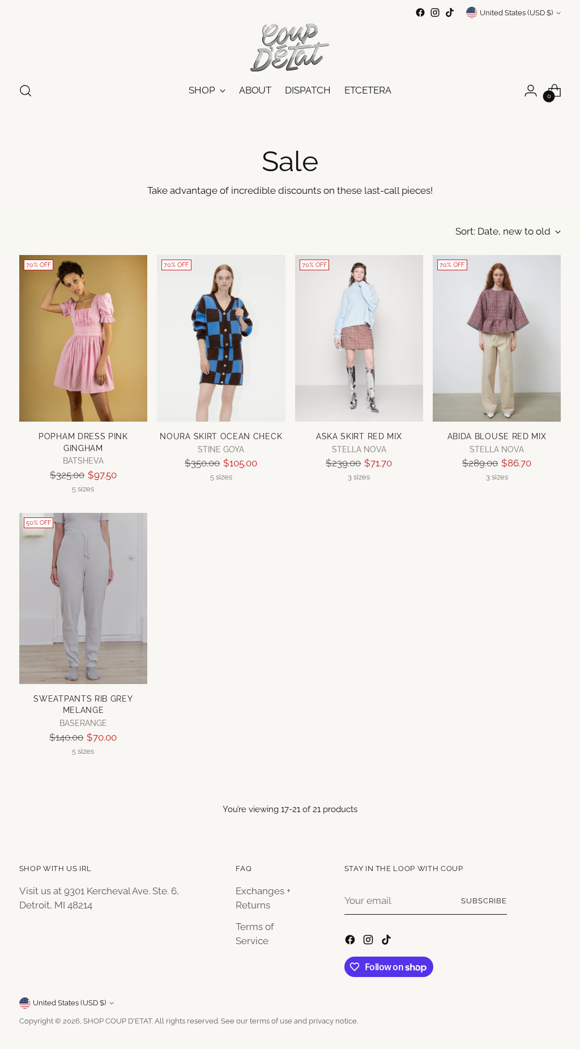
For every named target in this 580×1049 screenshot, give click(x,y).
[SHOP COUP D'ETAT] (290, 45)
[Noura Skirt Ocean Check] (221, 338)
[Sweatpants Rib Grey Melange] (83, 598)
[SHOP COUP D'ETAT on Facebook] (420, 12)
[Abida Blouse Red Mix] (497, 338)
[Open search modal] (25, 90)
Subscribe (484, 901)
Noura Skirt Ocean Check (221, 436)
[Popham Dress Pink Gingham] (83, 338)
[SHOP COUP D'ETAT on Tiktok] (450, 12)
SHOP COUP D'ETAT (117, 1021)
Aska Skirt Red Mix (359, 436)
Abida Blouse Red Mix (497, 436)
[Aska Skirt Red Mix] (359, 338)
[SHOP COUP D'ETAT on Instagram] (435, 12)
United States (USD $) (516, 13)
